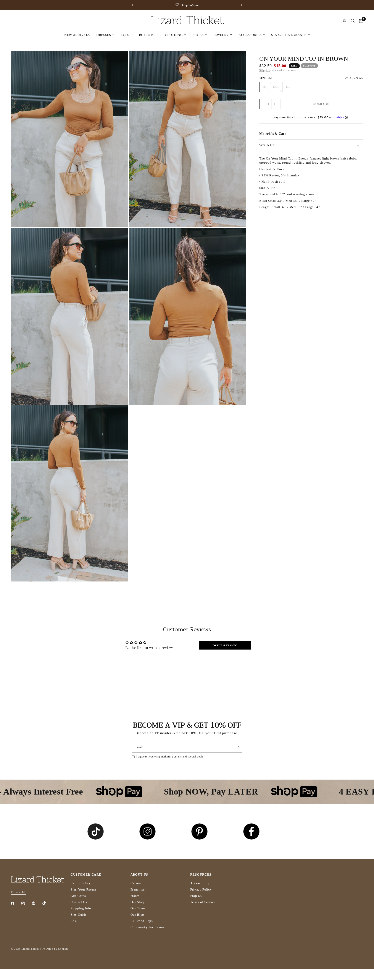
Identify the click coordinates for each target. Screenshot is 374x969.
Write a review (225, 645)
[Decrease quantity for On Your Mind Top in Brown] (263, 104)
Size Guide (79, 914)
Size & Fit (266, 145)
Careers (136, 883)
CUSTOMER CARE (86, 874)
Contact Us (79, 902)
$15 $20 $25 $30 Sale (288, 35)
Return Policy (81, 883)
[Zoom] (119, 60)
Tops (125, 35)
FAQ (74, 921)
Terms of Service (202, 902)
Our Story (138, 902)
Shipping (264, 70)
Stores (135, 895)
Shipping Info (81, 908)
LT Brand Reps (142, 921)
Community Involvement (149, 927)
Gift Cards (78, 895)
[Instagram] (26, 903)
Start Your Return (83, 889)
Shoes (198, 35)
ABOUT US (139, 874)
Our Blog (137, 914)
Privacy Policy (201, 889)
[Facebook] (15, 903)
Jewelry (221, 35)
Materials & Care (272, 133)
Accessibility (200, 883)
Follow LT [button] (18, 892)
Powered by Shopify (55, 948)
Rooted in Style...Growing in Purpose (200, 5)
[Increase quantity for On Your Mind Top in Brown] (274, 104)
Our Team (138, 908)
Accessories (250, 35)
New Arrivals (77, 35)
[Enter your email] (238, 747)
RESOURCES (200, 874)
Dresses (103, 35)
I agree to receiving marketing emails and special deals (169, 756)
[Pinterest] (36, 903)
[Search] (352, 21)
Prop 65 (196, 895)
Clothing (174, 35)
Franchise (138, 889)
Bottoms (147, 35)
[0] (360, 21)
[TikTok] (47, 903)
